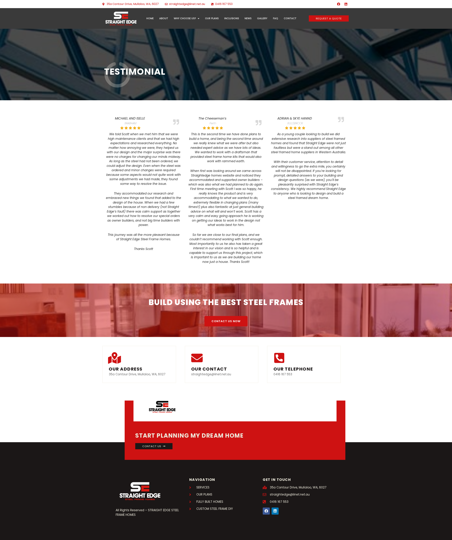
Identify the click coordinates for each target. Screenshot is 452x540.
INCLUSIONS (231, 18)
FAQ (275, 18)
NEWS (248, 18)
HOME (150, 18)
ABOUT (163, 18)
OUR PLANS (212, 18)
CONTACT (290, 18)
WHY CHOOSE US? (185, 18)
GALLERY (262, 18)
